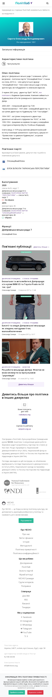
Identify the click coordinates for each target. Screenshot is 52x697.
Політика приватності (26, 549)
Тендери (26, 607)
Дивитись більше (40, 247)
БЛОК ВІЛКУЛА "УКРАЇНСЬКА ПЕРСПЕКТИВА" (28, 168)
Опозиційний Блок (16, 161)
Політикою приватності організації (33, 687)
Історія (26, 542)
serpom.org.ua (24, 429)
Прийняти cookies (16, 692)
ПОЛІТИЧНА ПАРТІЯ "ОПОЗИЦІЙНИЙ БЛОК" (14, 212)
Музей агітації (26, 574)
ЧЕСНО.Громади (26, 578)
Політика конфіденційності (26, 553)
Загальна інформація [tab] (13, 49)
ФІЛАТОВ (26, 367)
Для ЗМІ (26, 596)
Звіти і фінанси (26, 538)
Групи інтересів (26, 582)
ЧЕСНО (10, 502)
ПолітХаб (26, 567)
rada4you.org (24, 414)
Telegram (27, 628)
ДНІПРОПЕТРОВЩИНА (11, 278)
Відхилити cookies (35, 692)
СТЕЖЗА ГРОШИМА (30, 278)
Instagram (27, 621)
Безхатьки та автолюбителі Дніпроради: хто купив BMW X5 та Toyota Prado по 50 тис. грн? (23, 284)
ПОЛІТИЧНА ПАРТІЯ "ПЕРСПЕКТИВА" (14, 194)
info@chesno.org (11, 665)
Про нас (26, 534)
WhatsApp (27, 624)
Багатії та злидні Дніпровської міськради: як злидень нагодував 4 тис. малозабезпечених (23, 328)
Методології (26, 545)
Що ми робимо (26, 559)
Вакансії (26, 603)
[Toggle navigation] (3, 3)
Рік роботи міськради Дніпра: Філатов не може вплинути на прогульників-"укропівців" (23, 373)
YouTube (27, 632)
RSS (26, 599)
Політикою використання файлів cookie (19, 686)
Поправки (26, 586)
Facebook (27, 617)
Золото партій (26, 570)
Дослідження (26, 563)
